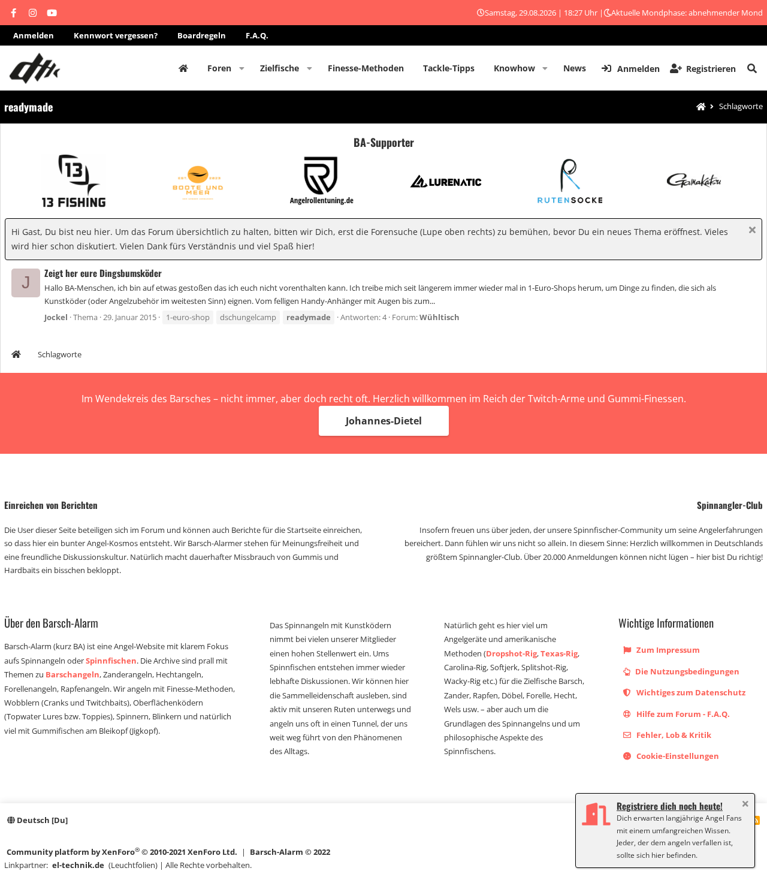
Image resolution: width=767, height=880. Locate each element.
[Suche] (752, 68)
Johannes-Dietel (384, 420)
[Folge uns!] (13, 13)
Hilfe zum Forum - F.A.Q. (682, 714)
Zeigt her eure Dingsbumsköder (103, 272)
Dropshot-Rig (511, 653)
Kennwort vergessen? (116, 35)
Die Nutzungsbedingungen (686, 671)
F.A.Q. (257, 35)
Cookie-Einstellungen (677, 756)
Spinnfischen (111, 660)
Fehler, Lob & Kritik (673, 735)
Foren (219, 68)
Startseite (183, 68)
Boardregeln (201, 35)
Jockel (56, 317)
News (574, 68)
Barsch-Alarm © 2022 (290, 851)
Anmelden (33, 35)
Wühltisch (439, 317)
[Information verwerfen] (750, 231)
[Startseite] (701, 107)
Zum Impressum (667, 649)
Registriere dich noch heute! (670, 805)
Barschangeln (72, 674)
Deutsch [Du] (41, 820)
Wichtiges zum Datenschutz (690, 692)
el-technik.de (78, 865)
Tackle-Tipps (449, 68)
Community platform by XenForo (122, 851)
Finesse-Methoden (366, 68)
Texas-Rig (559, 653)
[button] (242, 68)
